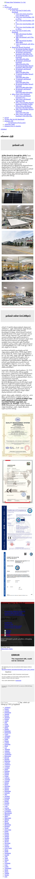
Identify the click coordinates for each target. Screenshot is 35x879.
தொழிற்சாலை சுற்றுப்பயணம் (17, 122)
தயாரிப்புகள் (8, 7)
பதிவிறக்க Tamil (9, 124)
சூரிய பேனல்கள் (13, 9)
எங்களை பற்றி (8, 121)
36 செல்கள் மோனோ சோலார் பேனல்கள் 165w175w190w (24, 49)
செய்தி (6, 117)
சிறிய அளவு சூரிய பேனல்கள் (21, 94)
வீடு (5, 5)
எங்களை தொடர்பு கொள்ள (12, 126)
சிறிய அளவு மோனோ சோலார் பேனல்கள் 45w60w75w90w (25, 103)
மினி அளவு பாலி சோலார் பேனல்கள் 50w (23, 100)
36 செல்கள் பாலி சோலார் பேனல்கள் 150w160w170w (24, 53)
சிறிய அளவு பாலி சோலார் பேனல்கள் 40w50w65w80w (24, 106)
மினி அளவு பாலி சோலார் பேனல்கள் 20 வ (23, 96)
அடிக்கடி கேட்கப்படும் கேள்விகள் (14, 119)
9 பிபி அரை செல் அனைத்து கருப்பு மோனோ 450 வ (24, 14)
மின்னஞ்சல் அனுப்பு (7, 649)
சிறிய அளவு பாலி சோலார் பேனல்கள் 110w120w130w (24, 115)
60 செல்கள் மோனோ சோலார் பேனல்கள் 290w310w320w (24, 66)
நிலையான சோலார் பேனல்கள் (21, 47)
